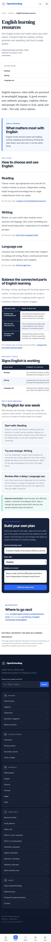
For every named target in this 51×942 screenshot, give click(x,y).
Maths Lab (8, 829)
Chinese (7, 790)
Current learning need (13, 545)
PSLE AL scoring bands (13, 841)
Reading (7, 71)
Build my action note (25, 587)
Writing (6, 75)
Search (44, 684)
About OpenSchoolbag (13, 886)
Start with (8, 557)
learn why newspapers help (27, 235)
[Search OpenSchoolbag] (40, 3)
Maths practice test (11, 870)
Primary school (9, 746)
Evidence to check (11, 568)
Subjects (11, 13)
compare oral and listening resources (31, 201)
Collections (8, 713)
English (7, 779)
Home (4, 13)
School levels (9, 701)
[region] (25, 323)
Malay (6, 796)
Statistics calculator (11, 865)
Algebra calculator (11, 853)
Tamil (6, 802)
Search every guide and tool (12, 679)
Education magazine (12, 719)
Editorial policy (9, 892)
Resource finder (10, 817)
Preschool (8, 740)
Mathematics (9, 773)
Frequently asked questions (15, 897)
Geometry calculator (12, 859)
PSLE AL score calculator (13, 835)
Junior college (9, 757)
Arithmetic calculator (12, 847)
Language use (9, 80)
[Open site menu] (46, 3)
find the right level (23, 265)
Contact (7, 903)
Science (7, 784)
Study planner (9, 823)
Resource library (10, 725)
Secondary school (11, 752)
